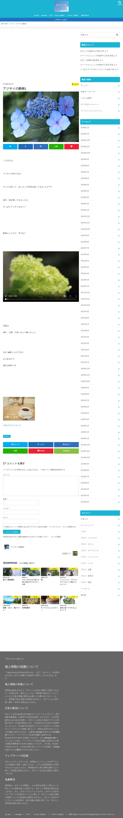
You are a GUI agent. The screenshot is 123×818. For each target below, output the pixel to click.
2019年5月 (85, 489)
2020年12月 (85, 369)
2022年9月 (85, 235)
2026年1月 (85, 128)
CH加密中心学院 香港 (104, 56)
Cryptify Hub (109, 69)
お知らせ (84, 519)
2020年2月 (85, 432)
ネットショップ (87, 525)
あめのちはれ (94, 814)
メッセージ (85, 589)
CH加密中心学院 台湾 (95, 51)
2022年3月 (85, 273)
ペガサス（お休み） (73, 15)
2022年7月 (85, 248)
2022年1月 (85, 286)
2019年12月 (85, 445)
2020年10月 (85, 381)
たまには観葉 (86, 98)
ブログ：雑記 (86, 582)
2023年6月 (85, 178)
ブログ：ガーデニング (90, 550)
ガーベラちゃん (86, 56)
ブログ (51, 15)
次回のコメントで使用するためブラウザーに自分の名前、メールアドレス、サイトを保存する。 (41, 527)
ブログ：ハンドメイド (90, 557)
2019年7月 (85, 477)
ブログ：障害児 (87, 576)
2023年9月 (85, 159)
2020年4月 (85, 419)
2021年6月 (85, 331)
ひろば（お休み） (60, 15)
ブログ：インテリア (89, 538)
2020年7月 (85, 400)
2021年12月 (85, 293)
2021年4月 (85, 343)
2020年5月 (85, 413)
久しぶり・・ (86, 85)
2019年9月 (85, 464)
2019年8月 (85, 470)
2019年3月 (85, 502)
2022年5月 (85, 261)
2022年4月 (85, 267)
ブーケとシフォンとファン (91, 111)
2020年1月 (85, 438)
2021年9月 (85, 311)
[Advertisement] (41, 57)
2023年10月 (85, 153)
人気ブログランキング (12, 425)
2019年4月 (85, 496)
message (44, 15)
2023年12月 (85, 140)
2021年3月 (85, 350)
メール (6, 508)
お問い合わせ (85, 15)
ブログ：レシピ (87, 563)
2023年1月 (85, 210)
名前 (5, 499)
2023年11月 (85, 147)
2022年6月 (85, 254)
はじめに (36, 15)
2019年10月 (85, 457)
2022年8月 (85, 242)
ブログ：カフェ (87, 544)
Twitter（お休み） (62, 20)
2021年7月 (85, 324)
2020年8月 (85, 394)
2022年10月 (85, 229)
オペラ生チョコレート (90, 104)
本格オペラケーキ (88, 92)
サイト (5, 517)
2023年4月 (85, 191)
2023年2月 (85, 204)
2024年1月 (85, 134)
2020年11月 (85, 375)
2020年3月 (85, 426)
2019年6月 (85, 483)
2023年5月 (85, 185)
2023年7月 (85, 172)
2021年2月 (85, 356)
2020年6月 (85, 407)
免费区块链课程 (92, 60)
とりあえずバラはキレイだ (91, 69)
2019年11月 (85, 451)
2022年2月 (85, 280)
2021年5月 (85, 337)
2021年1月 (85, 362)
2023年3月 (85, 197)
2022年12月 (85, 216)
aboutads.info (50, 738)
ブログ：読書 (86, 570)
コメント (6, 475)
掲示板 (83, 595)
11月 (82, 51)
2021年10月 (85, 305)
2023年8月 (85, 166)
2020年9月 (85, 388)
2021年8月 (85, 318)
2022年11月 (85, 223)
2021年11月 (85, 299)
